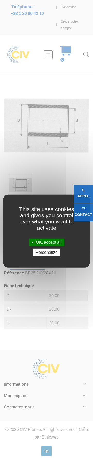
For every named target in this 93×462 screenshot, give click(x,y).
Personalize (47, 252)
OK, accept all (48, 242)
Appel (83, 196)
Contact (83, 215)
